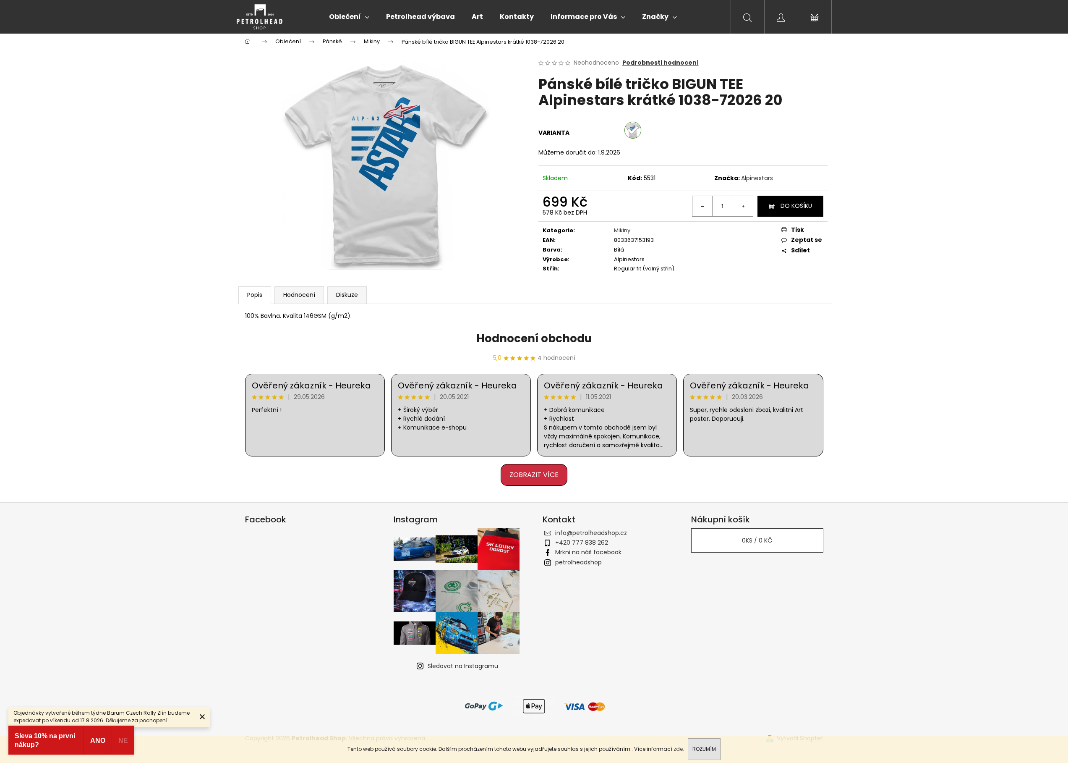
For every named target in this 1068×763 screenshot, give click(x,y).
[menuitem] (349, 17)
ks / (757, 540)
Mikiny (622, 230)
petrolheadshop (578, 562)
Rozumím (704, 749)
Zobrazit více (534, 475)
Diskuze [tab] (347, 295)
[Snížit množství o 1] (702, 206)
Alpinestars (757, 178)
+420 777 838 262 (581, 542)
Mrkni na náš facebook (588, 552)
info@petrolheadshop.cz (591, 533)
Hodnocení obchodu (534, 338)
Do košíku (796, 206)
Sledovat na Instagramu (463, 666)
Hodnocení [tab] (299, 295)
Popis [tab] (254, 295)
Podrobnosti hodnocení (660, 63)
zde (678, 749)
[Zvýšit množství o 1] (743, 206)
